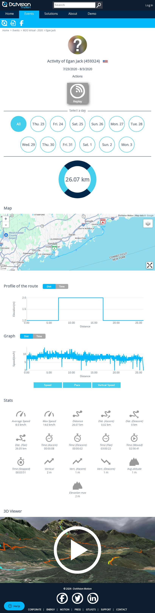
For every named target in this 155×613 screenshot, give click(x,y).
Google (150, 215)
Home (9, 14)
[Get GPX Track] (13, 23)
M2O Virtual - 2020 (33, 30)
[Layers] (148, 223)
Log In (149, 5)
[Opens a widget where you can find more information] (14, 606)
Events (29, 14)
